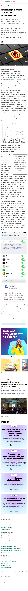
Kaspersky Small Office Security (7, 535)
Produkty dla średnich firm (7, 543)
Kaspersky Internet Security (7, 525)
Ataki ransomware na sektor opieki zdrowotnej (14, 500)
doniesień (13, 79)
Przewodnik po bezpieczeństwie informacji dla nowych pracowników (14, 456)
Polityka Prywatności (23, 571)
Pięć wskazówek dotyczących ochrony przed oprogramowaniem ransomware (14, 432)
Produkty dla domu (5, 519)
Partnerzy (9, 576)
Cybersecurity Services (6, 559)
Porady (14, 426)
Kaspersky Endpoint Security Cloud (8, 537)
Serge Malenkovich (8, 41)
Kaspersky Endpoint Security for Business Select (11, 548)
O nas (6, 576)
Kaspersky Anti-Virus (5, 523)
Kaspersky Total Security (6, 527)
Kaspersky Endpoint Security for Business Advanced (12, 550)
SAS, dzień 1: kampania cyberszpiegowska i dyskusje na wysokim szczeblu (14, 384)
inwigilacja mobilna (20, 323)
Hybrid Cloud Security (6, 565)
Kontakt (2, 576)
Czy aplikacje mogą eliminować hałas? (14, 479)
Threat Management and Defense (8, 561)
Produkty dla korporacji (7, 555)
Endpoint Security (5, 563)
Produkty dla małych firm (7, 532)
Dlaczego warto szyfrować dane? (9, 372)
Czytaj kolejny (6, 379)
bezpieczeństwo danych (8, 5)
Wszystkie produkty (5, 529)
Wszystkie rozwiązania (6, 567)
